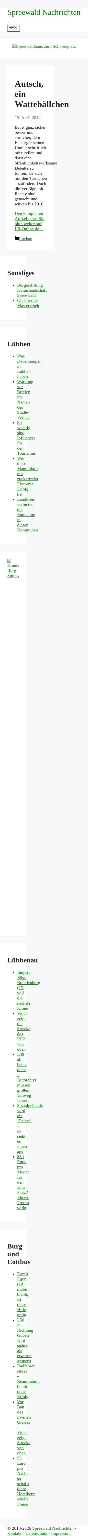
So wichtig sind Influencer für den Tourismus (26, 438)
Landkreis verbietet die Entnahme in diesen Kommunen (27, 514)
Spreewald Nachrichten (43, 12)
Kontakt (14, 1533)
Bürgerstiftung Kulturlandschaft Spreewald (32, 290)
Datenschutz (36, 1533)
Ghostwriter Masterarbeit (28, 303)
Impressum (61, 1533)
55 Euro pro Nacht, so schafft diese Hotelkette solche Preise (26, 1481)
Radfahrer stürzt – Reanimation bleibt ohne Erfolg (28, 1381)
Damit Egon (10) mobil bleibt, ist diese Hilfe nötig (22, 1294)
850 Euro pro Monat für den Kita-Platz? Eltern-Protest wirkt (23, 1182)
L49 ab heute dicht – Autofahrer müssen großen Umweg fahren (26, 1077)
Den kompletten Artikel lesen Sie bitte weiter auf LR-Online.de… (29, 221)
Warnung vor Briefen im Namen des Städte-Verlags (25, 399)
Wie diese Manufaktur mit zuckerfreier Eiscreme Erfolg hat (27, 476)
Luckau (25, 238)
